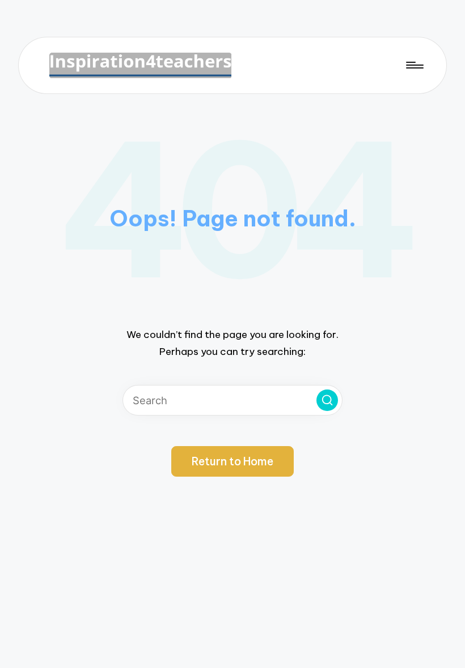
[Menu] (413, 65)
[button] (327, 400)
